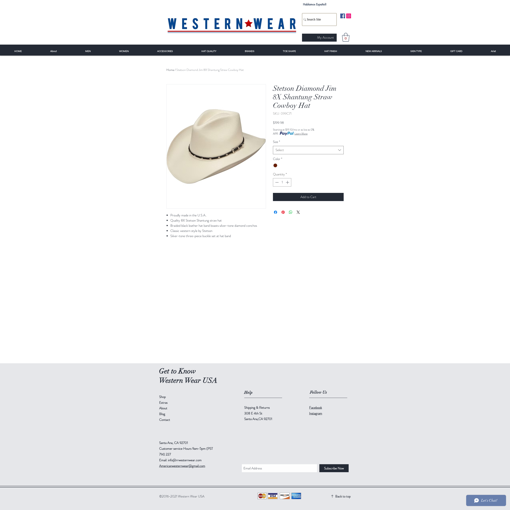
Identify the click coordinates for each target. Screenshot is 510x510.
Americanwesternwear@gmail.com (182, 465)
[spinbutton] (282, 182)
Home (170, 69)
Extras (163, 402)
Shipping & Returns (257, 407)
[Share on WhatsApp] (290, 212)
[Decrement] (277, 182)
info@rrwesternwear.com (185, 460)
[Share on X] (298, 212)
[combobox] (308, 150)
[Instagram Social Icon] (348, 16)
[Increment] (288, 182)
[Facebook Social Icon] (342, 16)
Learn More (301, 134)
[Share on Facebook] (275, 212)
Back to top (343, 496)
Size (276, 142)
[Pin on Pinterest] (283, 212)
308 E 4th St (253, 413)
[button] (345, 37)
